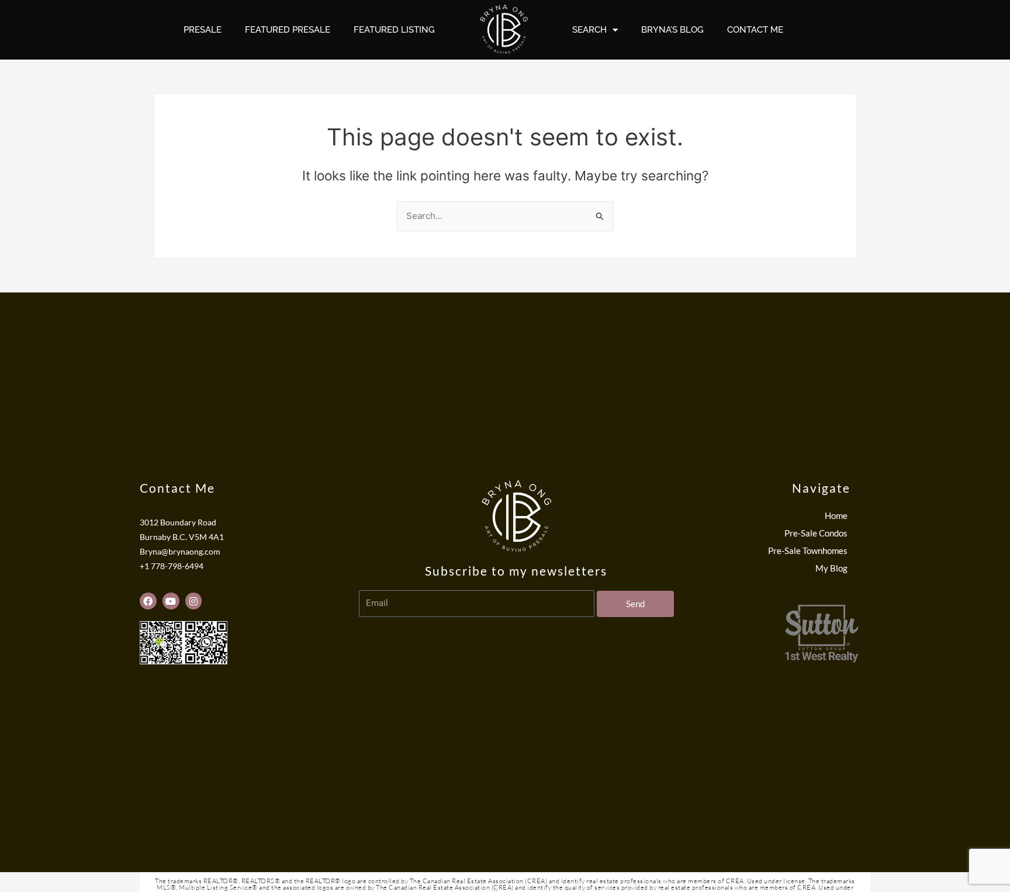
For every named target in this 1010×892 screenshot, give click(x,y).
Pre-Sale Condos (816, 533)
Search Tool (823, 676)
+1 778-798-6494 (171, 566)
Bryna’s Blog (672, 30)
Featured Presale (287, 30)
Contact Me (755, 30)
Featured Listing (394, 30)
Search (589, 30)
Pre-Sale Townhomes (808, 550)
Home (836, 515)
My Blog (831, 568)
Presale (203, 30)
